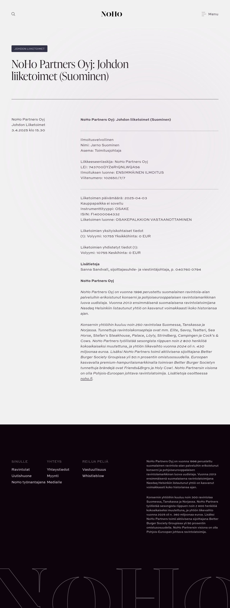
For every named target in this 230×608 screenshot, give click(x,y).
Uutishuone (22, 475)
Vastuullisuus (94, 469)
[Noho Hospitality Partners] (111, 14)
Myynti (53, 475)
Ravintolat (21, 469)
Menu (213, 14)
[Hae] (13, 14)
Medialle (54, 482)
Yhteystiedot (58, 469)
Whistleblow (93, 475)
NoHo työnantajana (26, 482)
